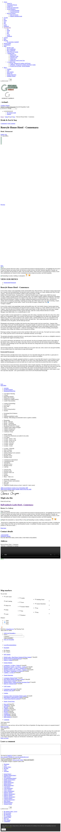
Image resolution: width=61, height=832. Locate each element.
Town (22, 602)
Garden (23, 598)
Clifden (6, 708)
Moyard (6, 707)
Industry (9, 114)
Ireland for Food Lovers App (17, 60)
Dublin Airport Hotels (9, 779)
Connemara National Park (10, 678)
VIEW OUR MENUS (9, 279)
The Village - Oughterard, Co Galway (13, 671)
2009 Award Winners (6, 489)
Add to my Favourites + (10, 633)
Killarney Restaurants (9, 794)
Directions (3, 629)
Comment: (6, 636)
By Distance (7, 650)
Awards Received (14, 12)
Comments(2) (4, 123)
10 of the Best (7, 27)
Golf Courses (7, 686)
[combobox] (10, 79)
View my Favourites (9, 639)
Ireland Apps (10, 53)
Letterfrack (6, 705)
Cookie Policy (8, 827)
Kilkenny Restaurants (9, 797)
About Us (9, 3)
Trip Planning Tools (19, 629)
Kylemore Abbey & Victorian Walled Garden (15, 696)
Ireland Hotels (7, 774)
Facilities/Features (8, 389)
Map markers (6, 590)
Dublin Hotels (7, 781)
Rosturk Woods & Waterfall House (12, 658)
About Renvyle (10, 629)
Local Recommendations (10, 645)
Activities (6, 388)
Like (6, 134)
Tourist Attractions (11, 74)
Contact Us (10, 6)
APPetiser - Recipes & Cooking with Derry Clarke (23, 64)
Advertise (6, 771)
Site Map (6, 768)
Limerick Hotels (8, 798)
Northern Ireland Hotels (10, 775)
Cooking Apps (11, 62)
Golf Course (8, 596)
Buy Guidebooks (11, 49)
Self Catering (10, 72)
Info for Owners (11, 13)
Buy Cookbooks (11, 50)
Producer (23, 615)
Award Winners (11, 9)
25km (7, 622)
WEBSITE (3, 536)
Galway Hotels (7, 789)
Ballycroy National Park (10, 683)
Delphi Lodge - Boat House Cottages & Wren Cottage (17, 657)
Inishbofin (6, 710)
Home (2, 117)
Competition (7, 821)
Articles (6, 37)
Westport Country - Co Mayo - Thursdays (14, 668)
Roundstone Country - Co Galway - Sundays (15, 667)
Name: (5, 634)
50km (7, 623)
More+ (5, 67)
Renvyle (6, 704)
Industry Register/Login (16, 16)
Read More (3, 385)
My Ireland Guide (11, 112)
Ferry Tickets (7, 820)
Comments (6, 719)
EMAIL (9, 536)
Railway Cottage (8, 660)
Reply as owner (4, 726)
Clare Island (7, 715)
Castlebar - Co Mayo (9, 672)
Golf (8, 70)
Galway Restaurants (9, 791)
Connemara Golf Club (9, 689)
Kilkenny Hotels (8, 795)
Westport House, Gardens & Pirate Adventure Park (16, 682)
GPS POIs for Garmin (12, 52)
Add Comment (11, 123)
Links (5, 770)
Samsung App (13, 57)
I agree (3, 829)
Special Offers (7, 43)
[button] (30, 204)
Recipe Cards (10, 47)
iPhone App (13, 54)
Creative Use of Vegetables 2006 (20, 488)
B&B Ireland (7, 777)
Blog (5, 39)
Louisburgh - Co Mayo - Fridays (12, 665)
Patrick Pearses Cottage (10, 680)
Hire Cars (6, 818)
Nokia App (13, 59)
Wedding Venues (11, 76)
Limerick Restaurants (9, 799)
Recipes (6, 40)
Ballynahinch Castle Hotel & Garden (13, 697)
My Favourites (7, 813)
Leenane (6, 712)
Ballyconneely (7, 717)
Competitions (7, 44)
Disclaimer (6, 764)
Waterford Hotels (8, 802)
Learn (5, 24)
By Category (7, 651)
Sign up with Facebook (6, 760)
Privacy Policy (7, 767)
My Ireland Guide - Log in (10, 811)
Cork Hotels (7, 787)
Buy (5, 23)
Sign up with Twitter (18, 760)
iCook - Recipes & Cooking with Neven (20, 63)
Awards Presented (14, 10)
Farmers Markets (8, 662)
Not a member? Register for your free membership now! (15, 757)
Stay (5, 22)
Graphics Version (5, 105)
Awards (6, 17)
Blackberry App (14, 56)
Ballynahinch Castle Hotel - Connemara (17, 505)
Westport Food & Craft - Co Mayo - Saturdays (15, 669)
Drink (5, 20)
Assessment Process (12, 4)
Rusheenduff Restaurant (10, 282)
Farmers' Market (25, 606)
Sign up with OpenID (28, 760)
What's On (9, 73)
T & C (5, 765)
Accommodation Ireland (10, 778)
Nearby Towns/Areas (9, 701)
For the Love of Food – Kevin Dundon (20, 66)
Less (2, 384)
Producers (6, 26)
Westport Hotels (8, 804)
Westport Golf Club (9, 690)
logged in (9, 755)
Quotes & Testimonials (12, 7)
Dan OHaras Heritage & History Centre (14, 679)
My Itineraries (7, 814)
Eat (4, 19)
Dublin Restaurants (8, 782)
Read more (3, 528)
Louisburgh (7, 714)
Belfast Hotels (7, 784)
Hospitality (6, 647)
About (5, 2)
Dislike (2, 134)
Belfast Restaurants (8, 785)
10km (7, 620)
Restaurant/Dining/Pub (9, 391)
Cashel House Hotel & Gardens (12, 698)
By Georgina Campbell (13, 42)
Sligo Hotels (7, 801)
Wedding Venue (40, 599)
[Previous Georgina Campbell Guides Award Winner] (26, 275)
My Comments (7, 815)
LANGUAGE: (4, 81)
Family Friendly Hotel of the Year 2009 (21, 489)
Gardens (9, 69)
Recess (5, 711)
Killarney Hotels (8, 792)
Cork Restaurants (8, 788)
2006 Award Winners (6, 488)
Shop (5, 46)
